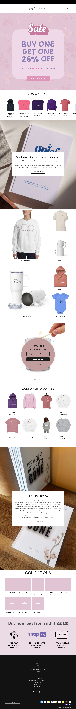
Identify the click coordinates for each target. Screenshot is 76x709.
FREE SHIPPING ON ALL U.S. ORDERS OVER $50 (38, 2)
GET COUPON (38, 359)
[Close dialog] (52, 340)
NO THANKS (38, 364)
